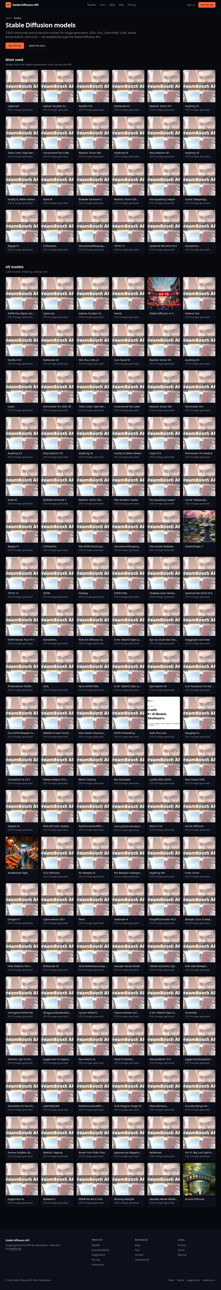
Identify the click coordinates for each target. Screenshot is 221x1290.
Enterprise (98, 1264)
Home (8, 18)
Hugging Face (193, 1280)
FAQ (121, 4)
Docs (102, 4)
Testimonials (142, 1259)
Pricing (132, 4)
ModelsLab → (209, 1280)
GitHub (180, 1280)
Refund (182, 1254)
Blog (112, 4)
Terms (181, 1250)
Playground (98, 1254)
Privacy (182, 1245)
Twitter (171, 1280)
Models (91, 4)
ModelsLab (14, 1248)
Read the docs (37, 45)
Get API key (206, 4)
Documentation (100, 1250)
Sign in (191, 4)
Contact (139, 1254)
